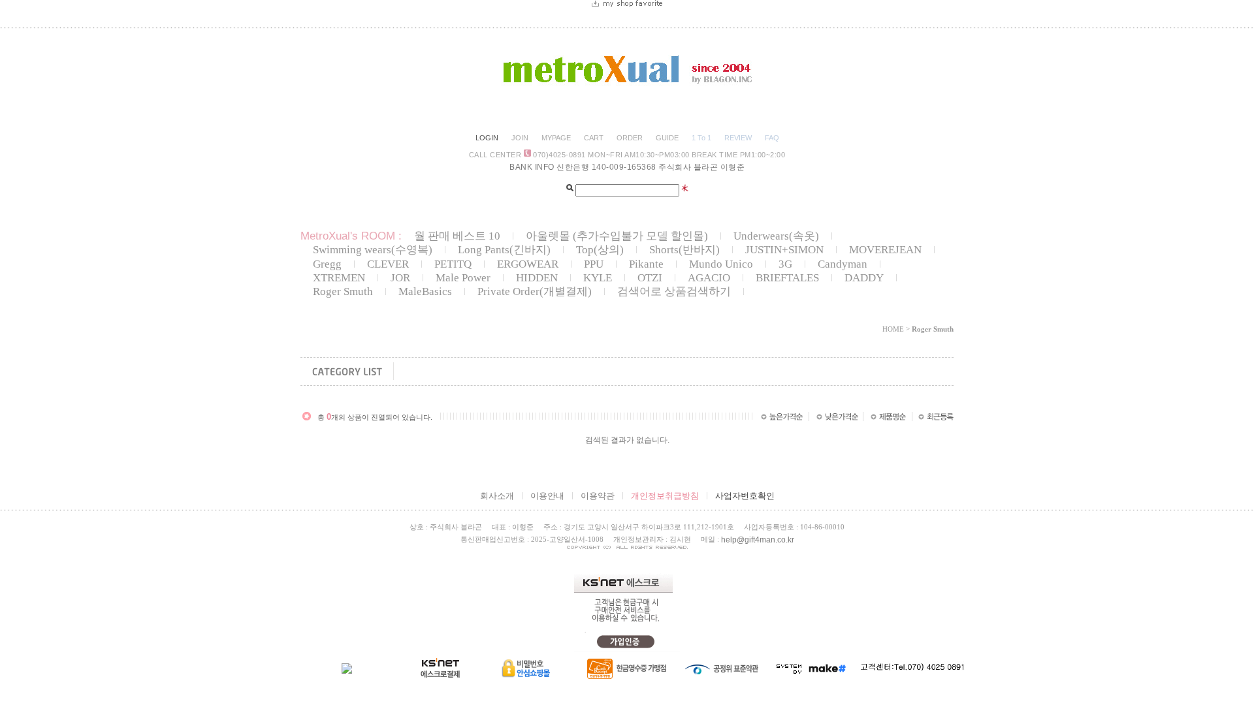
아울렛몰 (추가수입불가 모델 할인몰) (617, 236)
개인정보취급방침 (665, 496)
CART (593, 138)
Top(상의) (600, 249)
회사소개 (497, 496)
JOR (400, 278)
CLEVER (388, 264)
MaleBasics (425, 291)
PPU (593, 264)
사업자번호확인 (745, 496)
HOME (893, 329)
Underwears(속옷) (776, 236)
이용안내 (547, 496)
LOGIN (486, 138)
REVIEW (738, 138)
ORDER (630, 138)
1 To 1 (701, 138)
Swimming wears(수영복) (372, 249)
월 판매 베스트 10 (457, 236)
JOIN (519, 138)
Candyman (842, 264)
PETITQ (453, 264)
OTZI (649, 278)
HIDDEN (537, 278)
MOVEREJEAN (885, 249)
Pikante (646, 264)
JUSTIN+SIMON (784, 249)
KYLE (597, 278)
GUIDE (667, 138)
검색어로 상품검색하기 (674, 291)
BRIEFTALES (787, 278)
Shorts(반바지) (684, 249)
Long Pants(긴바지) (504, 249)
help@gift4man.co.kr (757, 539)
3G (785, 264)
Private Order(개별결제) (534, 291)
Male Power (463, 278)
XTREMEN (339, 278)
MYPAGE (556, 138)
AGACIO (709, 278)
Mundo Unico (721, 264)
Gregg (327, 264)
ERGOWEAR (527, 264)
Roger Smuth (343, 291)
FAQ (772, 138)
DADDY (864, 278)
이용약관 (598, 496)
